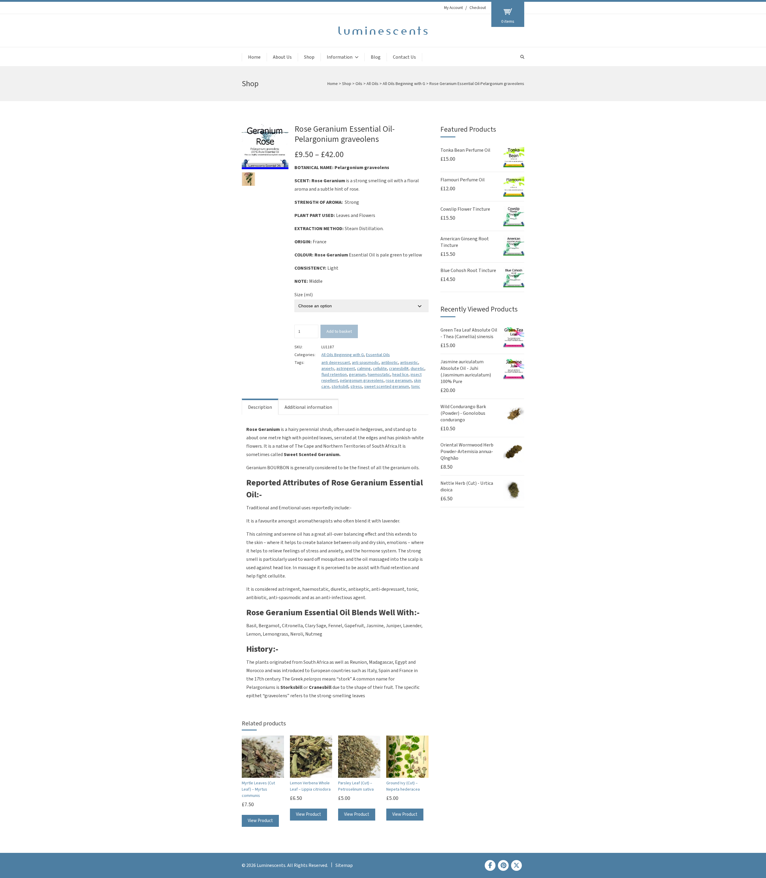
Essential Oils (378, 355)
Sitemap (344, 865)
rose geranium (399, 381)
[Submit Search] (522, 57)
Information (339, 57)
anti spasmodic (365, 363)
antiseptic (409, 363)
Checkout (477, 8)
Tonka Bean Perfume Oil (465, 150)
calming (364, 369)
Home (254, 57)
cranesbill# (398, 369)
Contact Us (404, 57)
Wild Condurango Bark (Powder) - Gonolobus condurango (463, 413)
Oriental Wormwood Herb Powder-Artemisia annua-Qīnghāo (466, 451)
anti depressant (335, 363)
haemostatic (379, 375)
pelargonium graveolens (362, 381)
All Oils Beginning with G (404, 84)
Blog (376, 57)
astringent (345, 369)
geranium (357, 375)
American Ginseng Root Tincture (464, 242)
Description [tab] (260, 407)
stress (356, 387)
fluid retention (334, 375)
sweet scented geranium (386, 387)
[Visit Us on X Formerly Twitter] (516, 865)
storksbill (340, 387)
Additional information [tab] (308, 407)
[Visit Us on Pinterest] (503, 865)
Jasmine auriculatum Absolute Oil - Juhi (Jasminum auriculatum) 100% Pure (465, 372)
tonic (415, 387)
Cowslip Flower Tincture (465, 209)
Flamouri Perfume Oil (462, 180)
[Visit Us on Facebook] (490, 865)
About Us (282, 57)
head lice (400, 375)
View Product (260, 821)
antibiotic (389, 363)
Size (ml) (303, 294)
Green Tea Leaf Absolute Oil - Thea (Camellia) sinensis (468, 333)
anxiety (327, 369)
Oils (358, 84)
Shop (309, 57)
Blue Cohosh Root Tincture (468, 270)
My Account (453, 8)
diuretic (417, 369)
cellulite (380, 369)
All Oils (373, 84)
